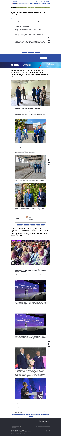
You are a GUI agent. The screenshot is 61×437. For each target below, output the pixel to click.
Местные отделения (30, 5)
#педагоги (38, 414)
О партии (12, 5)
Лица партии (17, 5)
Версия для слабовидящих (46, 1)
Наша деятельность (23, 5)
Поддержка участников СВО (30, 7)
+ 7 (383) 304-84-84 (44, 421)
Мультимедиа (41, 5)
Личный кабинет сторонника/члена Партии (43, 3)
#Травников (14, 414)
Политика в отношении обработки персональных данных (18, 433)
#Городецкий (23, 414)
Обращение (33, 3)
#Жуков (18, 414)
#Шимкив (47, 414)
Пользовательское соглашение (15, 432)
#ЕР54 (42, 414)
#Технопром (28, 414)
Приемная (36, 5)
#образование (33, 414)
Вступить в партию (47, 5)
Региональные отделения (33, 420)
